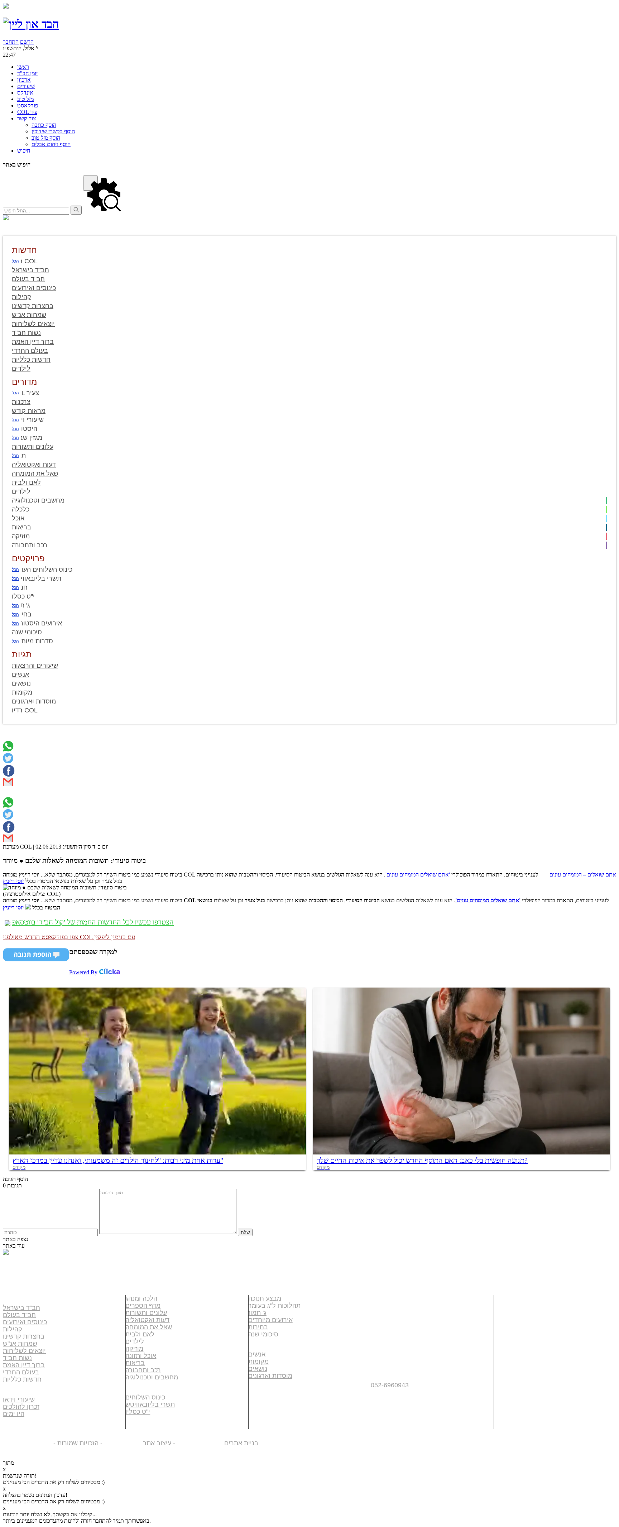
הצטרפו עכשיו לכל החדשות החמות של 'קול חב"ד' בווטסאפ (93, 922)
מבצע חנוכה (264, 1298)
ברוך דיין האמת (24, 1365)
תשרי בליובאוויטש (150, 1404)
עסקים (384, 1312)
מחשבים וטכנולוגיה (151, 1377)
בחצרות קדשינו (23, 1336)
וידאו (257, 1387)
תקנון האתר (393, 1397)
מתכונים (264, 1413)
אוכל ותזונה (140, 1355)
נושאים (257, 1368)
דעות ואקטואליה (147, 1320)
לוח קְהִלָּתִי (391, 1325)
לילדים (134, 1341)
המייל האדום (395, 1338)
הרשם (27, 42)
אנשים (256, 1354)
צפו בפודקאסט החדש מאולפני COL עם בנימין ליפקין (69, 937)
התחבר (11, 42)
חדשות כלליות (22, 1379)
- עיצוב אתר (181, 1443)
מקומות (258, 1361)
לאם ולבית (139, 1334)
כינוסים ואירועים (25, 1322)
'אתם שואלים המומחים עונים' (417, 874)
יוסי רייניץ (13, 881)
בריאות (135, 1363)
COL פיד (388, 1351)
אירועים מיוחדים (270, 1320)
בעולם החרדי (21, 1372)
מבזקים (262, 1400)
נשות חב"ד (17, 1358)
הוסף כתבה (44, 125)
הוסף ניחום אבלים (51, 144)
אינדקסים (389, 1299)
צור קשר (387, 1364)
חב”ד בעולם (19, 1315)
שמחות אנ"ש (20, 1343)
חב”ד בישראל (21, 1307)
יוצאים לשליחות (24, 1350)
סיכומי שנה (263, 1334)
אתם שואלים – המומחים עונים (583, 874)
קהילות (12, 1329)
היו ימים (13, 1413)
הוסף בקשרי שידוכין (53, 131)
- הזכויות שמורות (95, 1443)
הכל (15, 261)
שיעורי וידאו (19, 1399)
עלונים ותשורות (146, 1312)
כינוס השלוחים (145, 1397)
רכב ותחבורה (143, 1370)
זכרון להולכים (21, 1406)
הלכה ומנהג (141, 1298)
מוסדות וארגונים (270, 1375)
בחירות (258, 1327)
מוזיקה (134, 1348)
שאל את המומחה (148, 1327)
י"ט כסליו (137, 1411)
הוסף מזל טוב (46, 138)
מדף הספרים (142, 1305)
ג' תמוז (257, 1312)
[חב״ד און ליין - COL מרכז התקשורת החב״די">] (31, 24)
